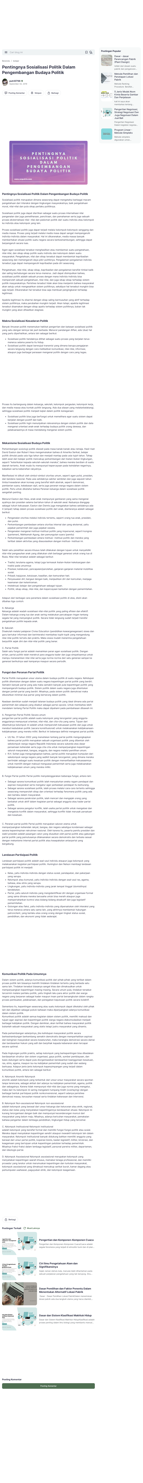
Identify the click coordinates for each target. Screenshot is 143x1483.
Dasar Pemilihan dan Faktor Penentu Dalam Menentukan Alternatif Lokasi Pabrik (65, 1290)
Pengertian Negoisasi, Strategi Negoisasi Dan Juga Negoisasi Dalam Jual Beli (126, 113)
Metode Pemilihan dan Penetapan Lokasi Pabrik (126, 76)
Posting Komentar (17, 93)
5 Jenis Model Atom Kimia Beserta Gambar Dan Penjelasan (126, 94)
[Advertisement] (71, 23)
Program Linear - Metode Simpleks (123, 131)
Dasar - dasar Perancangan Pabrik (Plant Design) (125, 59)
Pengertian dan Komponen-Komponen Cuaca (66, 1239)
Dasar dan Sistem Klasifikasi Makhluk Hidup (65, 1315)
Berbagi (55, 93)
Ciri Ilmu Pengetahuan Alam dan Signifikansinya (58, 1265)
